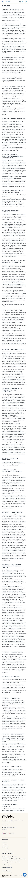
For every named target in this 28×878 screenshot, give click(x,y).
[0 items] (25, 1)
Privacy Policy (5, 848)
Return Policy (5, 846)
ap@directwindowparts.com (9, 827)
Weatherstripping (6, 864)
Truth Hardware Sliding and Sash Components (14, 858)
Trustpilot (4, 829)
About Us (4, 842)
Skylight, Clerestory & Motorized (10, 856)
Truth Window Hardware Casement (11, 862)
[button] (25, 875)
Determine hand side (7, 872)
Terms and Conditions (7, 850)
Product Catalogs (6, 870)
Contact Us (5, 844)
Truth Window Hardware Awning (10, 860)
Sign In (23, 1)
